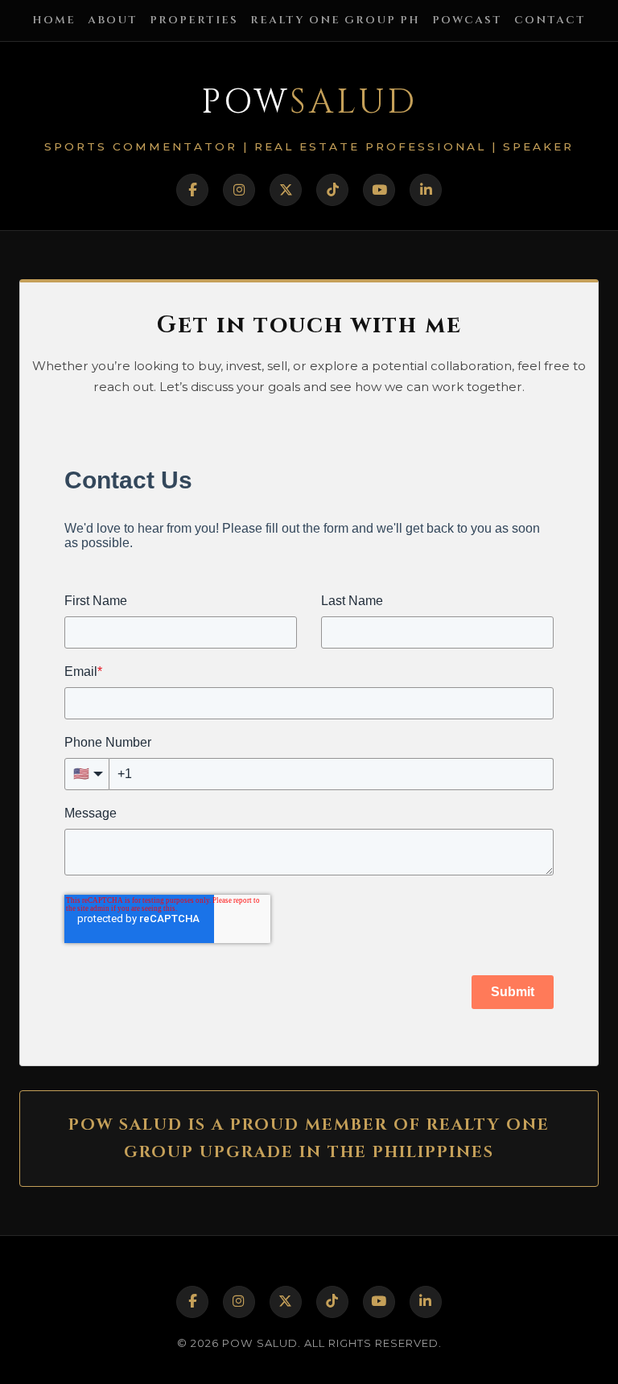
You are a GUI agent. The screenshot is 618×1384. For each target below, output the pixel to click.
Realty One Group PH (335, 20)
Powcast (467, 20)
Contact (550, 20)
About (113, 20)
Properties (194, 20)
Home (54, 20)
